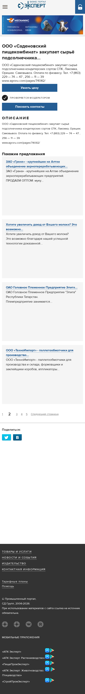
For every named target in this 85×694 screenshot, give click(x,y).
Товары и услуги (17, 552)
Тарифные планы (15, 581)
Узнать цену (30, 88)
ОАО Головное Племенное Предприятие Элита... (41, 287)
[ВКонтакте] (18, 437)
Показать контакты (29, 107)
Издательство (14, 563)
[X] (7, 437)
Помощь (8, 586)
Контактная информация (23, 569)
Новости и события (19, 557)
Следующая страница (45, 414)
